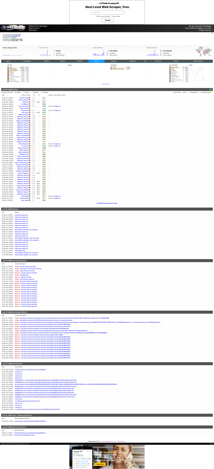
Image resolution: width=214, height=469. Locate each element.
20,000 (10, 89)
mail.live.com (18, 371)
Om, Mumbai (24, 104)
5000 (9, 209)
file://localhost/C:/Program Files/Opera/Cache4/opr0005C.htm (30, 433)
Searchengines (27, 61)
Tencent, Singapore (23, 173)
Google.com (57, 106)
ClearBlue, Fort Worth (22, 141)
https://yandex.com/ (20, 250)
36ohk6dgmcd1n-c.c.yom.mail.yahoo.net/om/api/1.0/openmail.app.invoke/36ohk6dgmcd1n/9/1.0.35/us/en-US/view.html (45, 380)
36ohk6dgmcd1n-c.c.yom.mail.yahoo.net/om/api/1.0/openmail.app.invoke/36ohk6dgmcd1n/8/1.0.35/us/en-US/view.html (45, 394)
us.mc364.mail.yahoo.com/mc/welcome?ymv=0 (27, 401)
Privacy (211, 443)
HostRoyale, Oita (23, 154)
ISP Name (45, 92)
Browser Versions (198, 61)
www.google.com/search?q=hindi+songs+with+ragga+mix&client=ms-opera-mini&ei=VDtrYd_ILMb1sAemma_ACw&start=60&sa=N (53, 330)
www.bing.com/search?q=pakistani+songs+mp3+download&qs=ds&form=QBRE (42, 334)
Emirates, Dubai (24, 97)
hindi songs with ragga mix (27, 279)
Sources (8, 61)
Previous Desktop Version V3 (108, 441)
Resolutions (133, 61)
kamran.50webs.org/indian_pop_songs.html (26, 229)
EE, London (25, 146)
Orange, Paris (24, 110)
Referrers (47, 61)
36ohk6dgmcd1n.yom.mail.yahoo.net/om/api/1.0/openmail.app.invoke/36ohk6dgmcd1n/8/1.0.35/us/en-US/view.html (45, 396)
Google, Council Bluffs (22, 120)
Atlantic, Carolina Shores (21, 162)
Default (18, 92)
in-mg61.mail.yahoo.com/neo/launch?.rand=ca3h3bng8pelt (30, 369)
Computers (114, 61)
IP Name (26, 92)
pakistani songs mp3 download (29, 283)
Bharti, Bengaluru (23, 143)
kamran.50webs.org (14, 36)
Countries (96, 61)
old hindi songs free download (28, 266)
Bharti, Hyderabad (23, 152)
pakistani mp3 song (26, 277)
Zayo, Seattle (24, 200)
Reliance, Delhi (24, 108)
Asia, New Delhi (24, 198)
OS (145, 61)
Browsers (176, 61)
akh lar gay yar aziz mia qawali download (30, 268)
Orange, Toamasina (23, 148)
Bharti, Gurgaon (24, 150)
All (185, 92)
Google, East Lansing (22, 137)
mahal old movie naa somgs (27, 270)
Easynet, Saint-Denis (22, 156)
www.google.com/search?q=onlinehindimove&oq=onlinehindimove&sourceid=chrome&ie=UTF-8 (45, 326)
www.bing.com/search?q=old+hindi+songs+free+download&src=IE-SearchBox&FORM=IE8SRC (45, 324)
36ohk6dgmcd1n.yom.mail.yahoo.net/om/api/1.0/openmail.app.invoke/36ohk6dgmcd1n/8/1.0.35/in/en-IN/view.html (44, 388)
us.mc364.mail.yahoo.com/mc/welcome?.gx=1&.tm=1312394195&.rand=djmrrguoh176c (37, 409)
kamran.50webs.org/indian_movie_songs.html (27, 238)
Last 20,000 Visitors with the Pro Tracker (107, 203)
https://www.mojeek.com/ (21, 215)
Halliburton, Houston (22, 116)
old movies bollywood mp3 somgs (29, 281)
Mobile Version (122, 441)
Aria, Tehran (25, 112)
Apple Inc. (25, 102)
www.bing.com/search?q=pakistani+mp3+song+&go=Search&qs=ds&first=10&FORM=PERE (45, 328)
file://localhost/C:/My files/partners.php (24, 435)
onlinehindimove (24, 275)
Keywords (62, 61)
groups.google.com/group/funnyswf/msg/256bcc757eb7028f (30, 421)
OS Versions (158, 61)
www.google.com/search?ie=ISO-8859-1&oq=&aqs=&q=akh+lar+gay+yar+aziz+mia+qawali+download (46, 320)
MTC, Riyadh (24, 196)
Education (193, 92)
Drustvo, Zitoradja (23, 100)
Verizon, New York (23, 106)
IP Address (36, 92)
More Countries (106, 84)
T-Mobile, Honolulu (23, 114)
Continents (79, 61)
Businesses (205, 92)
